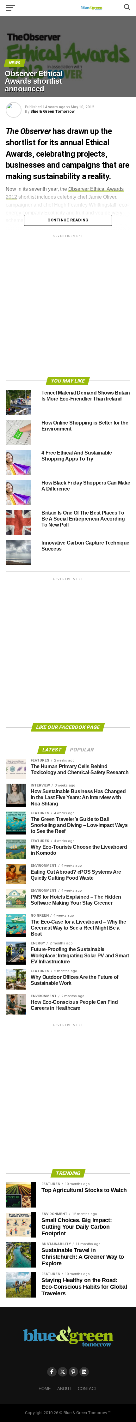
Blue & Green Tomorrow (52, 111)
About (64, 1388)
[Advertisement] (68, 307)
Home (45, 1388)
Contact (87, 1388)
